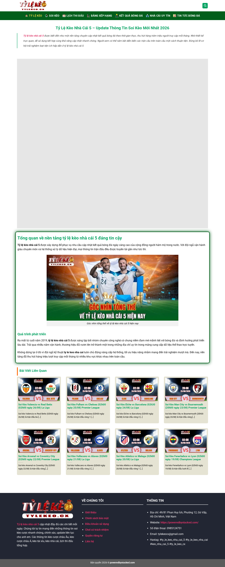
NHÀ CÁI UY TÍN (160, 15)
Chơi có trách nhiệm (97, 529)
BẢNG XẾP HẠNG (101, 15)
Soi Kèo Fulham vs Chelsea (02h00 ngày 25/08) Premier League (86, 406)
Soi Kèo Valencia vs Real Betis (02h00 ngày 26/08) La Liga (35, 406)
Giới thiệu (90, 512)
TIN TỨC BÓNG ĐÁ (188, 15)
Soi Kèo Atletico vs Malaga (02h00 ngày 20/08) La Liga (135, 458)
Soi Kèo (54, 15)
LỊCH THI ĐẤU (75, 15)
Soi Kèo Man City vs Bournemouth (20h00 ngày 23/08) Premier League (185, 406)
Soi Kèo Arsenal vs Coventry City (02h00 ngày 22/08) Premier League (38, 458)
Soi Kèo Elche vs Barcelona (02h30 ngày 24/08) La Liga (135, 406)
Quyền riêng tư (94, 535)
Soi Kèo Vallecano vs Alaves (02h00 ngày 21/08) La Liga (87, 458)
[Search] (205, 5)
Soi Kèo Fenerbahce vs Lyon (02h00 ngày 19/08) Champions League (185, 458)
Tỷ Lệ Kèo (35, 15)
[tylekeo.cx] (37, 5)
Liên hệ (89, 541)
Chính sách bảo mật (97, 518)
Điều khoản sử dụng (97, 524)
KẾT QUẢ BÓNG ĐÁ (131, 15)
